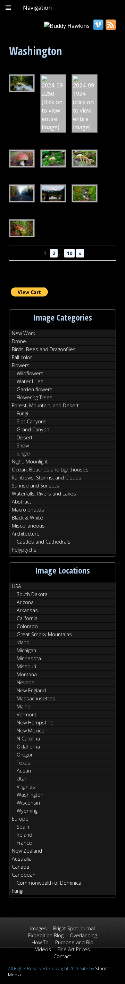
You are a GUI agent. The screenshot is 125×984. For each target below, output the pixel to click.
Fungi (22, 413)
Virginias (26, 786)
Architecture (26, 533)
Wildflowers (30, 373)
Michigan (26, 650)
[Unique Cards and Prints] (67, 26)
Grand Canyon (33, 429)
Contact (62, 956)
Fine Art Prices (73, 949)
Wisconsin (28, 802)
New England (31, 690)
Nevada (25, 682)
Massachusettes (36, 698)
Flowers (21, 365)
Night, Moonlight (30, 461)
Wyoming (27, 810)
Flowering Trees (34, 397)
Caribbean (23, 874)
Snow (23, 445)
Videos (43, 949)
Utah (22, 778)
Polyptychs (24, 549)
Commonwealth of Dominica (49, 882)
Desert (25, 437)
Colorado (27, 626)
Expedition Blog (46, 935)
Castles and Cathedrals (43, 541)
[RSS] (110, 24)
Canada (20, 866)
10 (69, 253)
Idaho (23, 642)
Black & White (27, 517)
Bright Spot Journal (74, 928)
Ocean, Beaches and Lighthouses (50, 469)
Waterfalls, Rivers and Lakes (44, 493)
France (24, 842)
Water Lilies (30, 381)
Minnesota (29, 658)
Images (38, 928)
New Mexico (30, 730)
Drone (19, 341)
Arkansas (27, 610)
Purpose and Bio (74, 942)
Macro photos (28, 509)
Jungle (23, 453)
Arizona (25, 602)
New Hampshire (35, 722)
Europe (20, 818)
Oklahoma (28, 746)
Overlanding (83, 935)
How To (40, 942)
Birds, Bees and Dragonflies (44, 349)
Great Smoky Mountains (44, 634)
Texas (23, 762)
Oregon (25, 754)
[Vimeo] (97, 24)
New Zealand (27, 850)
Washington (30, 794)
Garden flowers (34, 389)
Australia (22, 858)
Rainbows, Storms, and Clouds (46, 477)
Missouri (26, 666)
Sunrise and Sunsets (35, 485)
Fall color (22, 357)
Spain (23, 826)
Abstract (21, 501)
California (27, 618)
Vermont (26, 714)
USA (16, 586)
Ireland (24, 834)
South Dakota (32, 594)
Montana (27, 674)
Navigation (37, 7)
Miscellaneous (28, 525)
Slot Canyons (32, 421)
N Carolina (28, 738)
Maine (24, 706)
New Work (23, 333)
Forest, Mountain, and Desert (45, 405)
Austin (24, 770)
